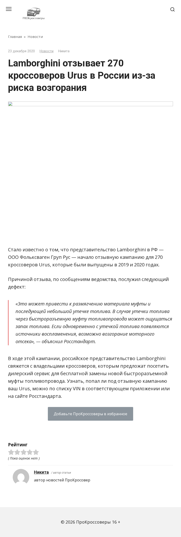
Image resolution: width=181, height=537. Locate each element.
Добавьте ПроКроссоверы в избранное (90, 413)
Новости (46, 51)
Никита (41, 472)
